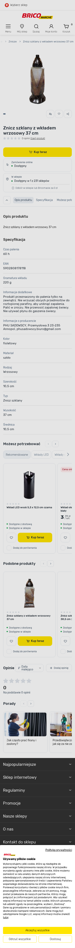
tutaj (5, 917)
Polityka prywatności (58, 850)
